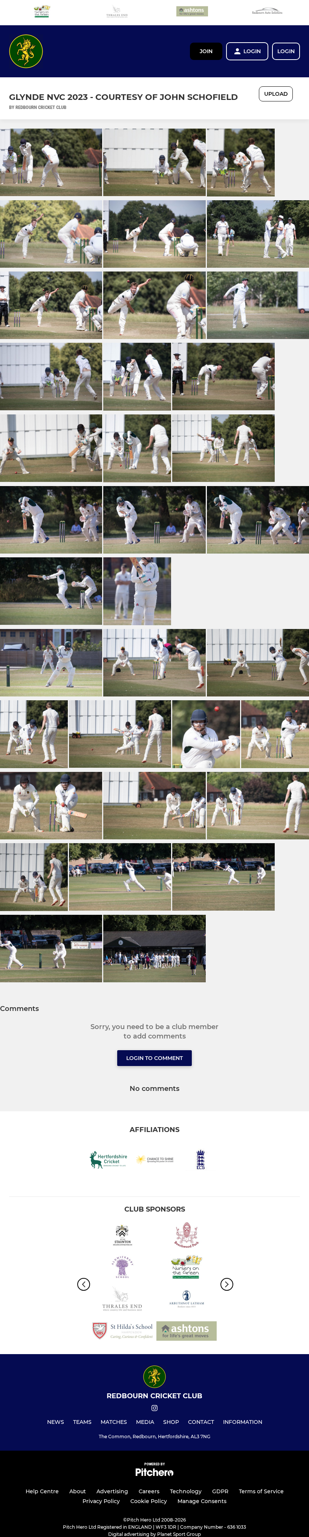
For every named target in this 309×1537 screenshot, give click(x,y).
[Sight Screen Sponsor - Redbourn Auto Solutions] (267, 13)
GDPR (220, 1491)
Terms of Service (261, 1491)
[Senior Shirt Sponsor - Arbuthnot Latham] (186, 1300)
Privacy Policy (101, 1501)
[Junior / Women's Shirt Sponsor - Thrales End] (117, 13)
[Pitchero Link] (154, 1474)
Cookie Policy (148, 1501)
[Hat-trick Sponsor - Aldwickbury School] (122, 1268)
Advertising (112, 1491)
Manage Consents (201, 1501)
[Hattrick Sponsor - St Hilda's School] (122, 1332)
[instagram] (154, 1409)
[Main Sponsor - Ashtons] (192, 13)
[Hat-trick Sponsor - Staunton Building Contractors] (122, 1236)
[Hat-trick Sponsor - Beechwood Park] (186, 1236)
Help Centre (42, 1491)
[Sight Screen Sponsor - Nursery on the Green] (42, 13)
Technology (186, 1491)
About (77, 1491)
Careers (149, 1491)
